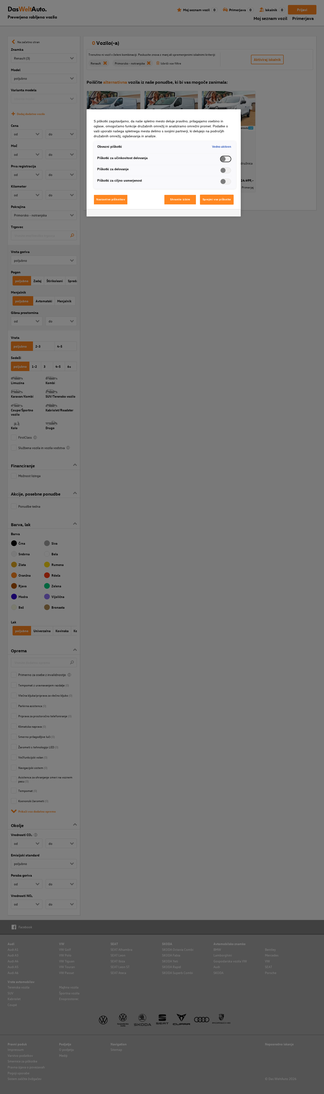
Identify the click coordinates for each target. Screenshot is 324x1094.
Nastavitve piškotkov (110, 199)
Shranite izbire (180, 199)
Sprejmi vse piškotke (217, 199)
